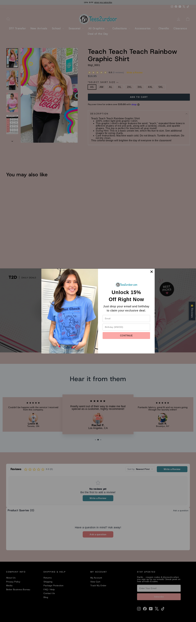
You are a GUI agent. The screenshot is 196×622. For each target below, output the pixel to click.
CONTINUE (126, 335)
